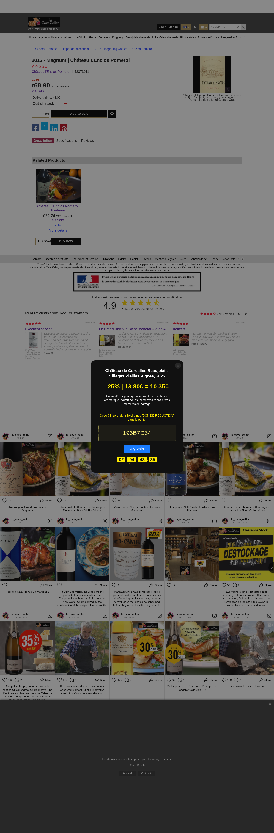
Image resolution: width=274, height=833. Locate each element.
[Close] (178, 366)
